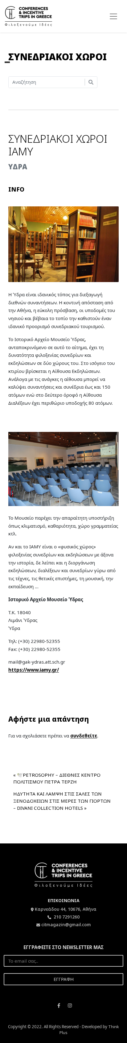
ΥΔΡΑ (17, 166)
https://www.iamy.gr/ (33, 670)
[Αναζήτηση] (91, 82)
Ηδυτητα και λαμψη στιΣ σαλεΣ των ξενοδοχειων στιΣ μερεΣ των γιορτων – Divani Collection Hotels (62, 801)
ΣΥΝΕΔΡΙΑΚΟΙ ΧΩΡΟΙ (57, 56)
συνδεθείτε (83, 736)
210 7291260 (66, 917)
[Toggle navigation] (113, 16)
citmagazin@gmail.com (66, 924)
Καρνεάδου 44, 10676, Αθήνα (65, 909)
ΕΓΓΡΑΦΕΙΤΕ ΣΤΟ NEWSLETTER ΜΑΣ (63, 947)
